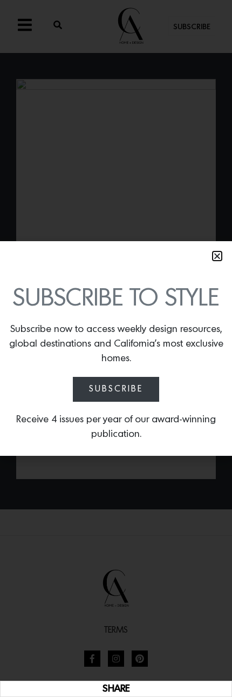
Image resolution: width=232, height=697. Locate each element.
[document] (116, 348)
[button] (217, 256)
